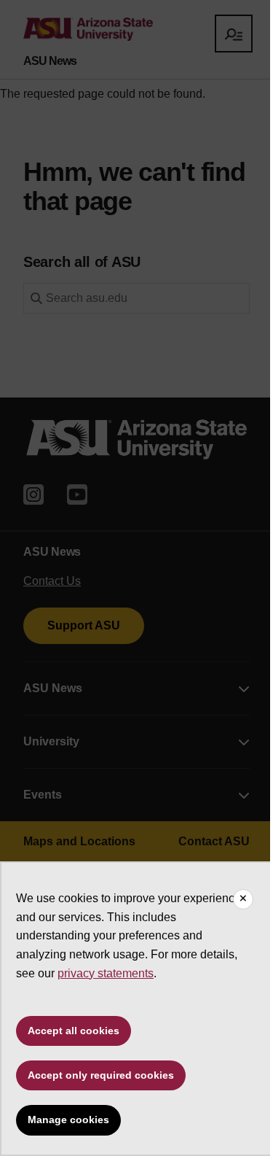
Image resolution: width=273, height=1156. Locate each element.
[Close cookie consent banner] (243, 899)
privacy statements (106, 973)
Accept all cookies (73, 1030)
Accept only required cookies (101, 1075)
